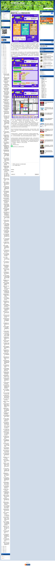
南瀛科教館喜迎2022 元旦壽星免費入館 (6, 460)
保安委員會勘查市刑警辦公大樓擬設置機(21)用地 (6, 136)
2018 (3, 51)
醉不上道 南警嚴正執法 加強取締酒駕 (6, 390)
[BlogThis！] (23, 164)
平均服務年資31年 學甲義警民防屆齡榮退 (6, 338)
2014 (3, 45)
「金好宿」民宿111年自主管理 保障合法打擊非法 (6, 426)
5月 (4, 62)
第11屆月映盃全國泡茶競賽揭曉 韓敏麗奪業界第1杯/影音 (49, 141)
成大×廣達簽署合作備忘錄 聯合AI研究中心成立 (6, 251)
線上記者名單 (16, 8)
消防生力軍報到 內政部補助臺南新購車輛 (6, 143)
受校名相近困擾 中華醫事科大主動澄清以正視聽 (6, 351)
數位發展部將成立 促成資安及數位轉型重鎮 (6, 139)
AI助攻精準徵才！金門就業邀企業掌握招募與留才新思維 (49, 146)
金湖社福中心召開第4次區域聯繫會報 (6, 75)
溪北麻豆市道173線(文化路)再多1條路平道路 (6, 316)
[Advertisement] (47, 32)
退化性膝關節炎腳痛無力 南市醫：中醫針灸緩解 (6, 89)
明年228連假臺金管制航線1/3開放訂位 (6, 416)
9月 (4, 68)
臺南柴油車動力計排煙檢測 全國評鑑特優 (6, 302)
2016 (3, 48)
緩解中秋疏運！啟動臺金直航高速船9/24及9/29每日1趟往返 (49, 124)
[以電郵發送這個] (22, 164)
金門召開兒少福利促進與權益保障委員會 (6, 437)
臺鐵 (3, 16)
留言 (3, 558)
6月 (4, 64)
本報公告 (10, 8)
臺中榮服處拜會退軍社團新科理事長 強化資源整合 (6, 291)
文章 (3, 23)
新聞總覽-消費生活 (17, 165)
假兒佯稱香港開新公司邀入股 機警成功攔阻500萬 (6, 224)
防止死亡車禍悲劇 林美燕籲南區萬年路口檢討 (6, 254)
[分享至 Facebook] (25, 164)
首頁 (2, 8)
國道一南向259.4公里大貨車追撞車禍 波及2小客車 (6, 451)
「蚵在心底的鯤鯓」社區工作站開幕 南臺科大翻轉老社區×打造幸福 (6, 175)
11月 (4, 71)
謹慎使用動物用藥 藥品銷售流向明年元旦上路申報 (6, 195)
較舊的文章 (37, 174)
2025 (3, 550)
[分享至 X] (24, 164)
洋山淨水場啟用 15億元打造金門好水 (6, 262)
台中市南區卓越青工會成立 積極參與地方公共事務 (6, 334)
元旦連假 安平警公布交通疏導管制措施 (6, 221)
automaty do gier (3, 0)
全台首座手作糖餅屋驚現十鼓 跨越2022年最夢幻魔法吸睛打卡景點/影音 (6, 122)
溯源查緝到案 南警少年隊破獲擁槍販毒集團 (6, 209)
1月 (4, 57)
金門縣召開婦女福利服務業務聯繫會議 (6, 440)
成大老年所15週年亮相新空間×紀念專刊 (6, 132)
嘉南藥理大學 (4, 18)
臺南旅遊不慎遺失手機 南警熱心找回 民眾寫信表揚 (6, 103)
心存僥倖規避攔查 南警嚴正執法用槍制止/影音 (6, 369)
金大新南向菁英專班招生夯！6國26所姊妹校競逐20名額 (49, 151)
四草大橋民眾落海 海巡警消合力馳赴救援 (6, 366)
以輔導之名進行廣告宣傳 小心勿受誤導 (6, 179)
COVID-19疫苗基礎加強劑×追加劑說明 (6, 217)
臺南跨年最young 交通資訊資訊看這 (6, 312)
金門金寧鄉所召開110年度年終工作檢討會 (6, 539)
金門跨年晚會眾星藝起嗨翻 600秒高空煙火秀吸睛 (6, 423)
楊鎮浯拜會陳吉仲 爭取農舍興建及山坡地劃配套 (6, 266)
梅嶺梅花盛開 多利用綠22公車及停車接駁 (6, 358)
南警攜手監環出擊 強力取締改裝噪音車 (6, 510)
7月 (4, 65)
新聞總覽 (42, 78)
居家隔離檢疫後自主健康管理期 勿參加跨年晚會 (6, 492)
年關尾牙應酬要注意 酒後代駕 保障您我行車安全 (6, 305)
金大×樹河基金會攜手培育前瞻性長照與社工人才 (6, 239)
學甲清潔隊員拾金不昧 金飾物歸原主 (6, 354)
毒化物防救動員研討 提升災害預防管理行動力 (6, 170)
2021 (3, 55)
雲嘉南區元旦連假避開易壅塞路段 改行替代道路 (6, 373)
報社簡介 (6, 8)
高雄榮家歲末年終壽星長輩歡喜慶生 (6, 499)
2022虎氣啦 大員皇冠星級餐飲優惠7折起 (6, 344)
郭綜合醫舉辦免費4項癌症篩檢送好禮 (6, 454)
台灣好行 (3, 17)
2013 (3, 44)
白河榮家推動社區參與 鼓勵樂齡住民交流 (6, 273)
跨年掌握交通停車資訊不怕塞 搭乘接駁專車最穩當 (6, 396)
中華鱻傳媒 (18, 3)
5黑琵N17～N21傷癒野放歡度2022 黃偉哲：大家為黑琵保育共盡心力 (6, 465)
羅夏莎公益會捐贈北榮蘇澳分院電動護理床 (6, 283)
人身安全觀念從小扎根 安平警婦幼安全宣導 (6, 298)
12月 (4, 72)
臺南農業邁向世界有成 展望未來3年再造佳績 (6, 201)
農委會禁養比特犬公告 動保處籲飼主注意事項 (6, 97)
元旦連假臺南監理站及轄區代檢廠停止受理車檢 (6, 231)
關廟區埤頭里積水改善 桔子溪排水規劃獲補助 (6, 503)
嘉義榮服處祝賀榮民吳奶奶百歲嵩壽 (6, 151)
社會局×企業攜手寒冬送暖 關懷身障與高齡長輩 (6, 309)
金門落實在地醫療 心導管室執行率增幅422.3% (6, 419)
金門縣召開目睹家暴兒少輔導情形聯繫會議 (6, 192)
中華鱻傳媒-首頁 (5, 13)
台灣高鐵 (3, 14)
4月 (4, 61)
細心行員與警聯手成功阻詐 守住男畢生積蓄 (6, 163)
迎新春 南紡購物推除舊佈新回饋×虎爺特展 (6, 347)
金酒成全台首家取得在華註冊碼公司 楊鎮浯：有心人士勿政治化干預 (6, 128)
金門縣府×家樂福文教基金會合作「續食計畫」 (6, 82)
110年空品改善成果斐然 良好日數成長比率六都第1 (6, 506)
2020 (3, 54)
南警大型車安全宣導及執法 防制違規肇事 (6, 269)
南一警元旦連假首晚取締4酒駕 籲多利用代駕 (6, 486)
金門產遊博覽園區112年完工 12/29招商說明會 (6, 85)
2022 (3, 546)
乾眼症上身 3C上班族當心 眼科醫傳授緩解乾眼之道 (6, 543)
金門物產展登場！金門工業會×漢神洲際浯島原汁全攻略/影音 (49, 130)
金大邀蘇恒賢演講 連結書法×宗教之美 (6, 243)
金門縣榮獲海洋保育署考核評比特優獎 (6, 324)
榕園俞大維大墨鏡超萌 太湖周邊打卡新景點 (6, 496)
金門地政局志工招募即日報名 (47, 63)
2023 (3, 547)
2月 (4, 58)
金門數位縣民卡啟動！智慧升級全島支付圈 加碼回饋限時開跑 (49, 108)
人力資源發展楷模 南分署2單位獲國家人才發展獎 (6, 228)
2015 (3, 47)
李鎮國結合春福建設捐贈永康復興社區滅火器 (6, 167)
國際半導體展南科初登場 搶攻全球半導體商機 (6, 109)
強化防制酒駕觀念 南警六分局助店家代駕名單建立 (6, 483)
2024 (3, 549)
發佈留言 (12, 171)
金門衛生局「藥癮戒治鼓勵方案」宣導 (6, 531)
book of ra (27, 562)
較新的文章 (13, 174)
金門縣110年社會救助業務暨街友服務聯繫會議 (6, 78)
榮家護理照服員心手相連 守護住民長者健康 (6, 295)
